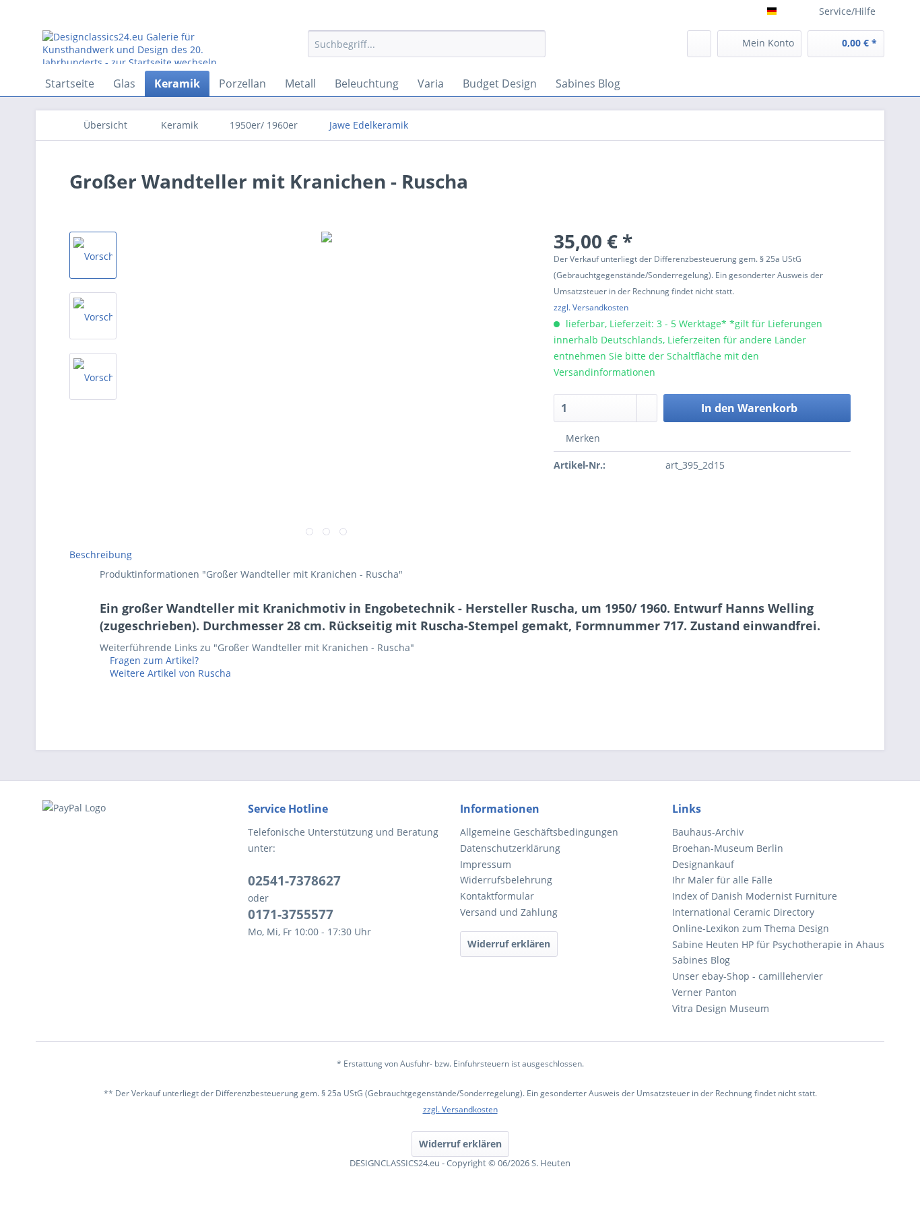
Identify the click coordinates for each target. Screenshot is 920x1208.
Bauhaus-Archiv (708, 832)
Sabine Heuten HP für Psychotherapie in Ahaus (778, 944)
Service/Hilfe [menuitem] (847, 11)
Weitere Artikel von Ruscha (169, 673)
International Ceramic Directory (743, 912)
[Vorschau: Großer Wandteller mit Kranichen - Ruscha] (93, 255)
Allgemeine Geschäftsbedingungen (539, 832)
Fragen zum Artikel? (153, 660)
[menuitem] (427, 50)
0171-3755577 (290, 914)
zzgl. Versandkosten (591, 307)
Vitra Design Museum (720, 1008)
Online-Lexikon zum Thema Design (750, 928)
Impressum (485, 864)
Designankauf (703, 864)
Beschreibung (100, 554)
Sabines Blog (701, 959)
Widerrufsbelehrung (506, 879)
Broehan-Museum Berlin (727, 848)
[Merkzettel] (699, 43)
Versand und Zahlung (509, 912)
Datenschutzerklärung (510, 848)
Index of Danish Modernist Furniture (754, 896)
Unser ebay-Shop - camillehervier (747, 976)
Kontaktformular (497, 896)
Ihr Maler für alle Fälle (722, 879)
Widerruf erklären (508, 943)
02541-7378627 (294, 881)
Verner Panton (704, 992)
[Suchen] (533, 43)
